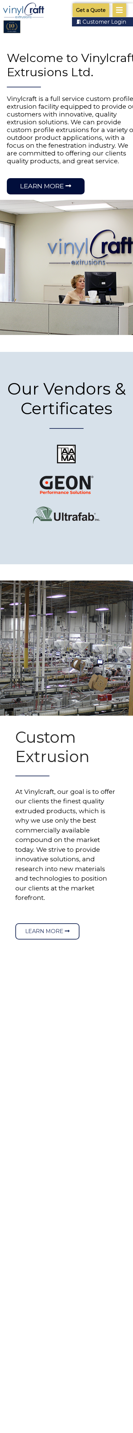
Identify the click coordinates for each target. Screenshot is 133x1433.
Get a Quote (91, 10)
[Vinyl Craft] (23, 11)
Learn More (42, 186)
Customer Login (104, 22)
